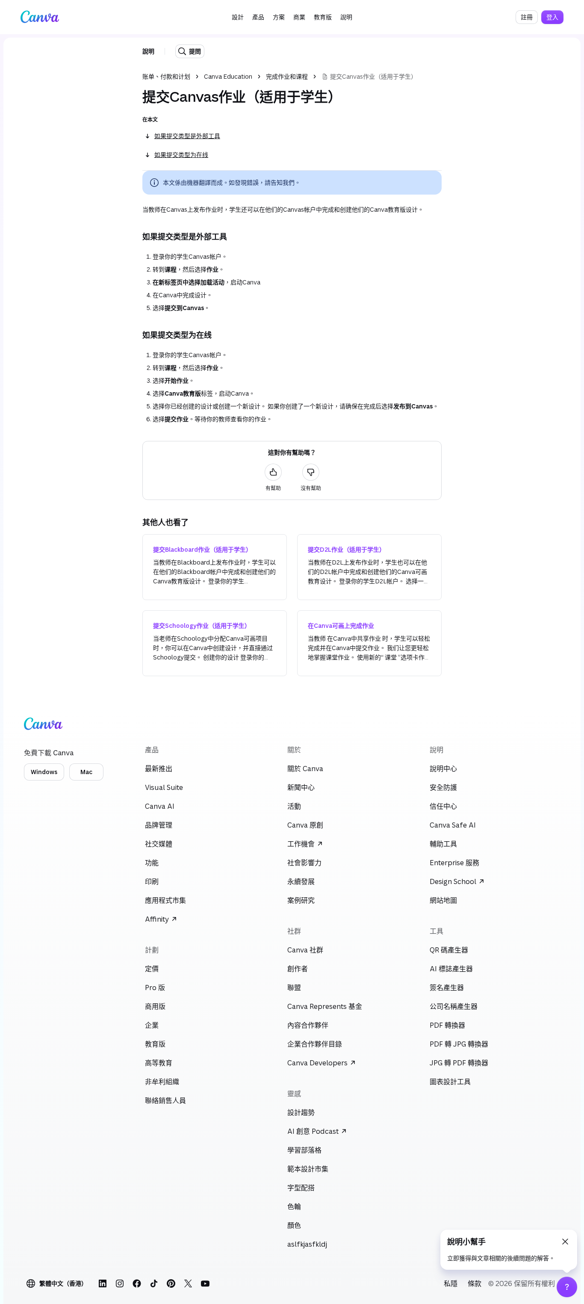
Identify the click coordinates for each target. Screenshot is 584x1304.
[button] (237, 17)
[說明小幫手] (567, 1287)
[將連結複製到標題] (135, 236)
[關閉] (565, 1241)
